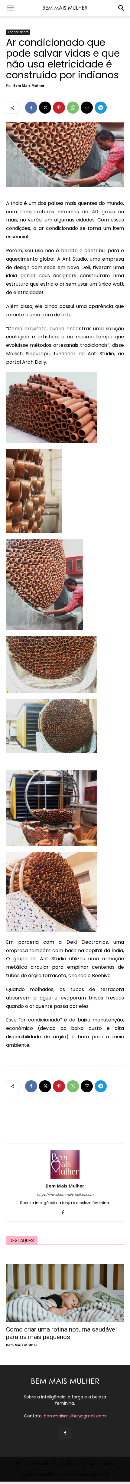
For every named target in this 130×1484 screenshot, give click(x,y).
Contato (107, 1463)
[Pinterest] (59, 108)
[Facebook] (31, 108)
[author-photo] (65, 1177)
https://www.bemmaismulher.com (65, 1194)
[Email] (87, 108)
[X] (45, 108)
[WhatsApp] (73, 108)
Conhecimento (18, 32)
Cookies (68, 1463)
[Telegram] (101, 108)
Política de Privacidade (35, 1463)
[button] (10, 8)
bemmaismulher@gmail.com (75, 1416)
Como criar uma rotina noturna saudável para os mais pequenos (61, 1333)
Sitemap (87, 1463)
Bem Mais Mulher (28, 85)
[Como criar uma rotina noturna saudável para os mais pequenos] (65, 1293)
